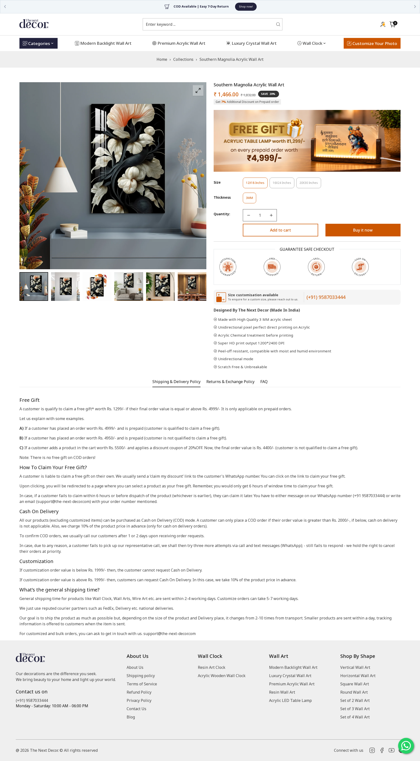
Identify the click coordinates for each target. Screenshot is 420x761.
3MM (251, 199)
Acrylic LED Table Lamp (290, 700)
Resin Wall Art (282, 692)
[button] (392, 24)
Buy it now (363, 230)
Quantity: (222, 214)
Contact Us (136, 708)
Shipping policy (141, 675)
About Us (135, 667)
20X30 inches (310, 184)
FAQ (264, 381)
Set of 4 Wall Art (355, 717)
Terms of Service (142, 684)
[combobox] (209, 24)
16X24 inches (283, 184)
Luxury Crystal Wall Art (290, 675)
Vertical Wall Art (355, 667)
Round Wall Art (354, 692)
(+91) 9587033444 (325, 297)
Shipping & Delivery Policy (176, 381)
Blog (131, 717)
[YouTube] (391, 750)
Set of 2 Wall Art (355, 700)
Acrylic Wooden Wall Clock (221, 675)
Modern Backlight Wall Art (293, 667)
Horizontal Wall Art (358, 675)
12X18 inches (257, 184)
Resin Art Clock (211, 667)
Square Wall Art (354, 684)
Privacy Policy (139, 700)
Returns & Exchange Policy (230, 381)
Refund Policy (139, 692)
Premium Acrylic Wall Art (292, 684)
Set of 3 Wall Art (355, 708)
